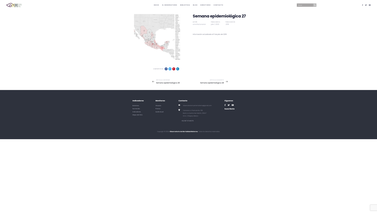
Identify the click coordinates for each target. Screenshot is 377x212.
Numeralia (136, 109)
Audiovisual (160, 112)
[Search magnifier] (314, 5)
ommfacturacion (199, 24)
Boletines (136, 106)
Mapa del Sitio (138, 115)
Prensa (158, 109)
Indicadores (137, 112)
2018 (227, 24)
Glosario (158, 106)
